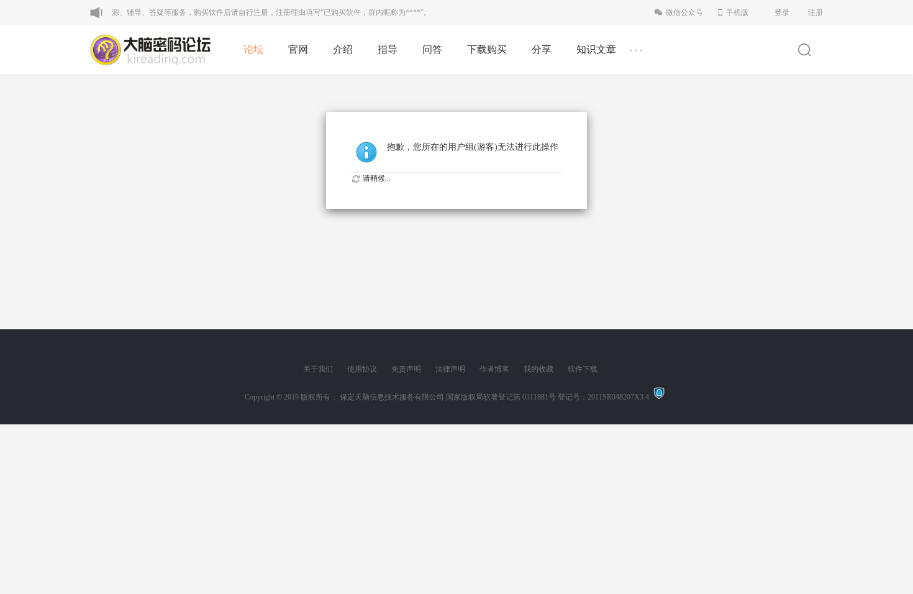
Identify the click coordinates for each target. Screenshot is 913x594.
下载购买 (487, 49)
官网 (298, 49)
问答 (432, 49)
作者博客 (494, 369)
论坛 (253, 49)
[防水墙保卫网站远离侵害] (659, 397)
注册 (815, 12)
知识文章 (596, 49)
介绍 (343, 49)
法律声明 (450, 369)
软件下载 (582, 369)
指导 (387, 49)
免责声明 (406, 369)
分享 (542, 49)
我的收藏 (538, 369)
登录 (781, 12)
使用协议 (362, 369)
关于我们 (318, 369)
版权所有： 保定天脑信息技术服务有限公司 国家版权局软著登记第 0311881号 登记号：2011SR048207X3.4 (477, 397)
